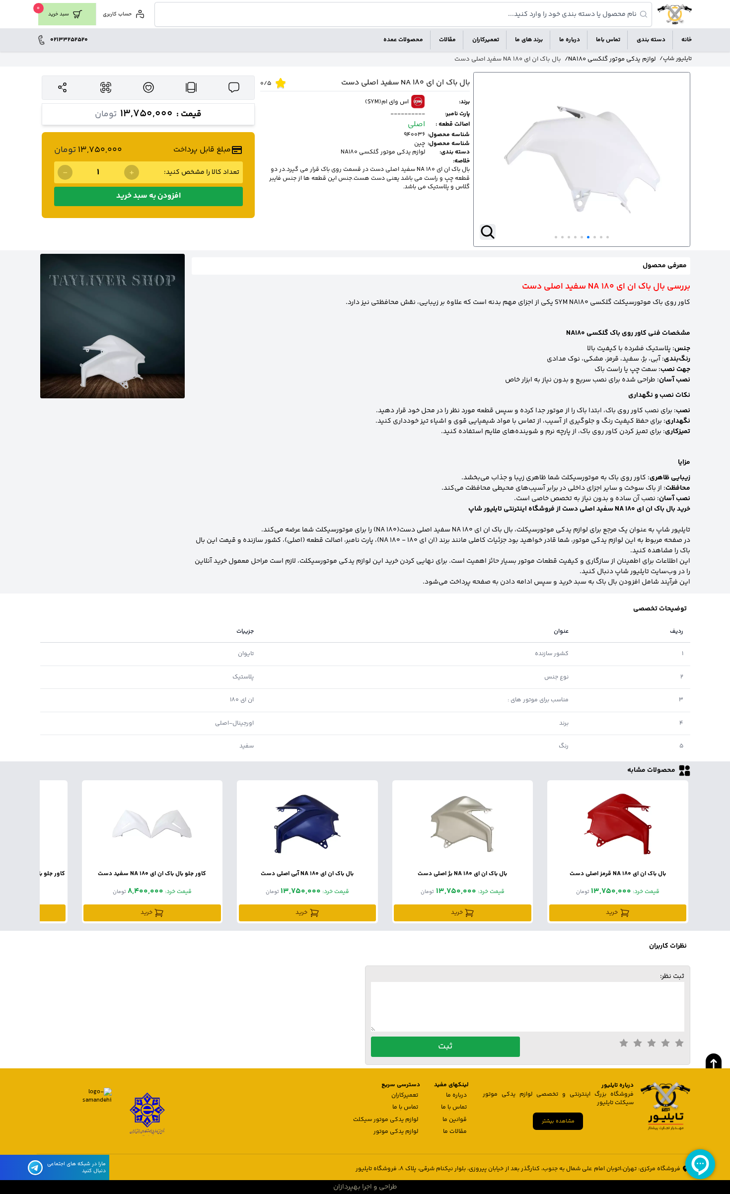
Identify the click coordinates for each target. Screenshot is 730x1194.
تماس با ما (454, 1107)
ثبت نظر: (672, 976)
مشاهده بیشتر (558, 1121)
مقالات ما (455, 1131)
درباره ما (456, 1095)
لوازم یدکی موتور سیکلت (385, 1119)
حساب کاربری (117, 14)
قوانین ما (454, 1119)
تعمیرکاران (404, 1095)
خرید (612, 912)
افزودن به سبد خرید (148, 196)
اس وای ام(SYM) (387, 102)
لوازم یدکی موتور (395, 1131)
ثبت (445, 1046)
